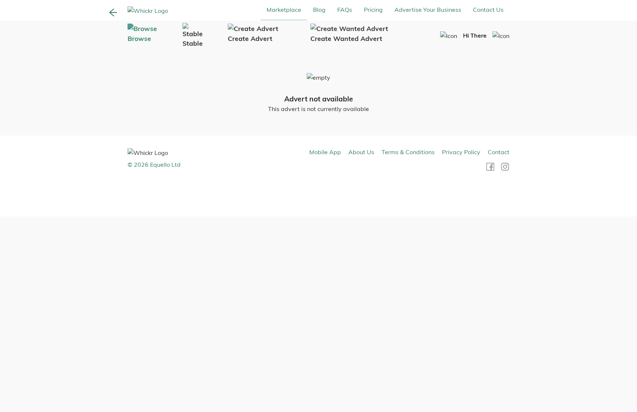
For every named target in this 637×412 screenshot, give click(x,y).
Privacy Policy (461, 152)
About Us (361, 152)
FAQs (344, 9)
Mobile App (325, 152)
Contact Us (488, 9)
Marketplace (284, 9)
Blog (319, 9)
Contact (498, 152)
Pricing (373, 9)
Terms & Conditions (408, 152)
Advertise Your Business (427, 9)
